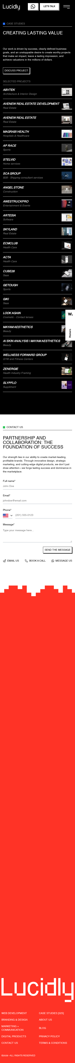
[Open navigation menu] (66, 7)
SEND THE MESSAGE (57, 550)
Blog (42, 1028)
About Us (45, 1020)
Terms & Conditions (53, 1043)
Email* (6, 495)
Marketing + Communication (12, 1028)
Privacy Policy (49, 1036)
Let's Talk (49, 6)
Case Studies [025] (51, 1013)
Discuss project (16, 70)
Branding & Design (14, 1020)
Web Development (14, 1013)
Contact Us (9, 1043)
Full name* (9, 481)
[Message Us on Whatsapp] (33, 6)
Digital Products (13, 1036)
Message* (8, 524)
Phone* (7, 510)
